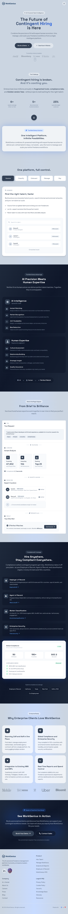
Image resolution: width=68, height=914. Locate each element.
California (28, 689)
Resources (39, 898)
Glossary (39, 895)
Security (39, 888)
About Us (5, 885)
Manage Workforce (42, 863)
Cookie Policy (40, 885)
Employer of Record (15, 689)
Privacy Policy (40, 882)
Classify (21, 178)
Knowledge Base (41, 892)
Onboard (34, 178)
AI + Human (5, 882)
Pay (60, 178)
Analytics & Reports (42, 866)
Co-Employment (34, 693)
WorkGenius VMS (41, 872)
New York (45, 689)
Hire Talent (39, 859)
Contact (5, 898)
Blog (3, 895)
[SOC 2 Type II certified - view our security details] (10, 870)
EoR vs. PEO (55, 689)
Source (8, 178)
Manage (47, 178)
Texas (36, 689)
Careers (4, 888)
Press (4, 892)
